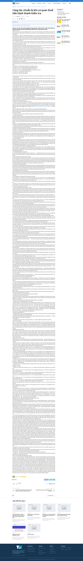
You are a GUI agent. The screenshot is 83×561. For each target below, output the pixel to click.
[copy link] (24, 19)
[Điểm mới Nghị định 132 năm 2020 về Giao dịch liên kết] (59, 43)
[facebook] (12, 0)
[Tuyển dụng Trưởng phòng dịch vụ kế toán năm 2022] (59, 26)
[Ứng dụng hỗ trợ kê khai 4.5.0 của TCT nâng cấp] (59, 32)
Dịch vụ (44, 3)
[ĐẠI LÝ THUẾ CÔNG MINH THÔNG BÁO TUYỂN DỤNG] (59, 21)
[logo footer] (19, 547)
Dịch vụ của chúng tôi (31, 551)
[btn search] (70, 1)
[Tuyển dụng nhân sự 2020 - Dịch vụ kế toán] (59, 37)
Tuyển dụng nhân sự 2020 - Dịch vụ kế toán (65, 36)
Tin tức (49, 3)
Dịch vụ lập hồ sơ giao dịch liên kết (63, 13)
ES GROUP (51, 548)
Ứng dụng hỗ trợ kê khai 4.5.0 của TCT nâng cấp (65, 31)
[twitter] (13, 0)
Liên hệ (64, 3)
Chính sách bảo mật (31, 549)
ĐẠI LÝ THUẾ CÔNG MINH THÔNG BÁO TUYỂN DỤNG (65, 20)
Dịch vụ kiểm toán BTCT (62, 14)
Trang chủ (34, 3)
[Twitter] (51, 483)
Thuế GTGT (15, 524)
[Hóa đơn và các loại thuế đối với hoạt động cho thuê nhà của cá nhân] (49, 508)
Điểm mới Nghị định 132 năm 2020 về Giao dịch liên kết (65, 42)
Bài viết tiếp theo (50, 488)
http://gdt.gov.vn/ (49, 106)
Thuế (14, 504)
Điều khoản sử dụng (31, 548)
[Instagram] (53, 483)
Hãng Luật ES (52, 549)
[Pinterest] (52, 483)
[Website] (50, 483)
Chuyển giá (40, 550)
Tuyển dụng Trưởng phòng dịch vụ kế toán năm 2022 (65, 26)
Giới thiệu (39, 3)
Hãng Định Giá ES (53, 551)
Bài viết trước (16, 488)
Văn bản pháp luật (57, 3)
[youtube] (54, 483)
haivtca (18, 16)
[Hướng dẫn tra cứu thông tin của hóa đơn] (34, 508)
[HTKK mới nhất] (34, 528)
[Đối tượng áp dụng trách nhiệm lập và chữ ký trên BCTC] (64, 508)
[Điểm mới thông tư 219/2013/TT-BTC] (19, 528)
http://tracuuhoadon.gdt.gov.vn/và (40, 106)
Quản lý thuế (31, 504)
